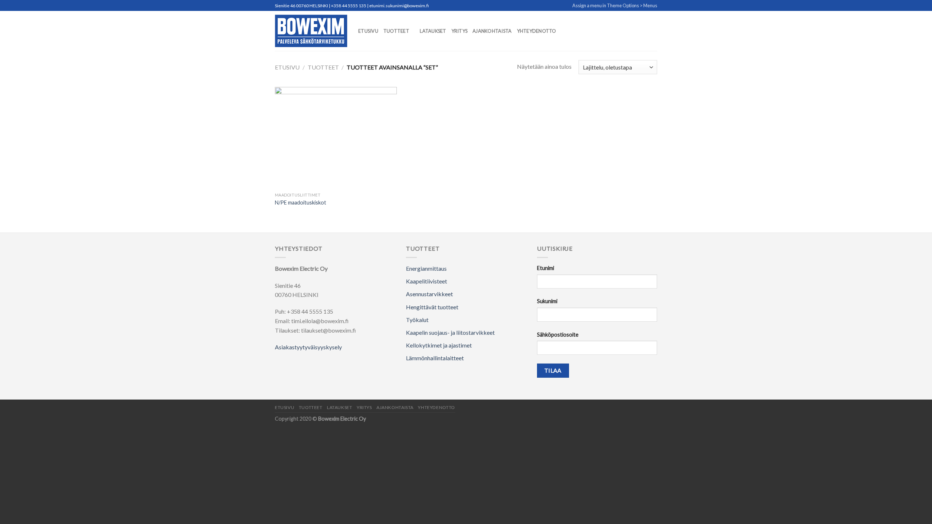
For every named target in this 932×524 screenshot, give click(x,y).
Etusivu (368, 31)
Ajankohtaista (492, 31)
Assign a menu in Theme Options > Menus (614, 5)
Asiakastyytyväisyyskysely (308, 347)
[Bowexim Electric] (311, 31)
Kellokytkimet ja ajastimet (439, 345)
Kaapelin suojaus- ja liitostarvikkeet (450, 332)
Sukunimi (547, 301)
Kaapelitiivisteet (426, 281)
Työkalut (417, 319)
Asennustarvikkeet (429, 293)
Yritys (459, 31)
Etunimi (545, 268)
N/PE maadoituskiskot (300, 202)
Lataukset (433, 31)
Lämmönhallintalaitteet (435, 357)
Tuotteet (396, 31)
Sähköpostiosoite (557, 335)
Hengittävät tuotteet (432, 306)
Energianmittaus (426, 268)
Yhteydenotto (536, 31)
